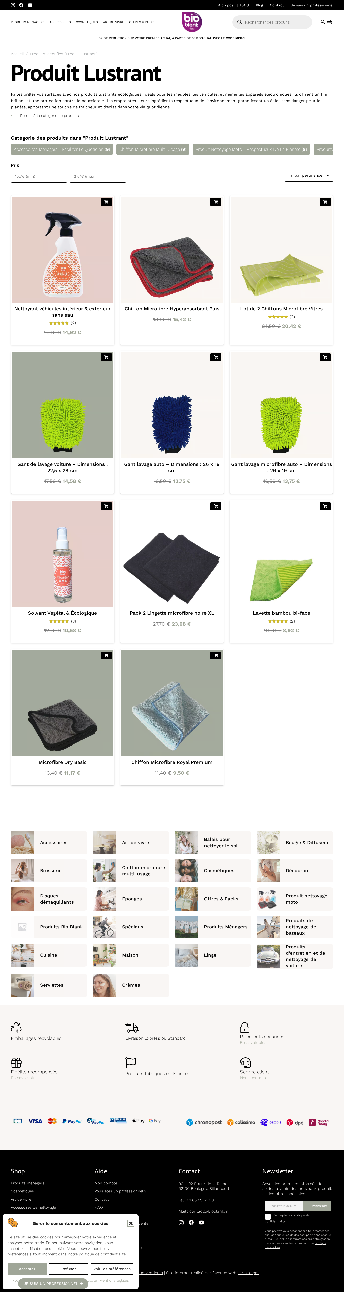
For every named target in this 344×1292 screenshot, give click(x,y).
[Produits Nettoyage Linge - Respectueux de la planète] (213, 956)
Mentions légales (114, 1280)
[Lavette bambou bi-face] (281, 571)
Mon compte (106, 1183)
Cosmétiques (22, 1191)
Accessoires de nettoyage (33, 1207)
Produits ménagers (27, 1183)
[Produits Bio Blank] (49, 927)
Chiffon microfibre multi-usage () (152, 149)
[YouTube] (30, 5)
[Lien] (323, 22)
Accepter (27, 1269)
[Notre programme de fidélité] (57, 1068)
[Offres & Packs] (213, 898)
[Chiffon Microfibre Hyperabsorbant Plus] (172, 270)
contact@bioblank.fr (208, 1211)
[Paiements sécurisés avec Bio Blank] (286, 1033)
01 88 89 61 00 (200, 1200)
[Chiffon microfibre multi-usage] (131, 870)
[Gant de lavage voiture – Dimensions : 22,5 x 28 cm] (62, 422)
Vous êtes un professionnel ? (120, 1191)
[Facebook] (21, 5)
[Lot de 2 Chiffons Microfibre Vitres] (281, 270)
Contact (277, 5)
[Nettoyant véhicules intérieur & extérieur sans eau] (62, 270)
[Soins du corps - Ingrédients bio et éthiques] (131, 985)
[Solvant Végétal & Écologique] (62, 571)
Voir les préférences (112, 1269)
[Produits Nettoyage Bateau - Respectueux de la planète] (295, 927)
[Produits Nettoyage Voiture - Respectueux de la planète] (295, 956)
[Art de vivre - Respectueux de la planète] (131, 842)
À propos (225, 5)
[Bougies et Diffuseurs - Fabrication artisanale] (295, 842)
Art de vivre (21, 1199)
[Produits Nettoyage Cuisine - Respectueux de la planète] (49, 956)
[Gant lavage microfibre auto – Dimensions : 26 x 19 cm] (281, 422)
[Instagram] (13, 5)
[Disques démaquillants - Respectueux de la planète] (49, 898)
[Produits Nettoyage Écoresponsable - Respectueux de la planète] (131, 956)
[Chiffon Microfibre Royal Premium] (172, 717)
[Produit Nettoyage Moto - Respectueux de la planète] (295, 898)
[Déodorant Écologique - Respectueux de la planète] (295, 870)
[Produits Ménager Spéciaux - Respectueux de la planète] (131, 927)
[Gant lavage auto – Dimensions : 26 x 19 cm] (172, 422)
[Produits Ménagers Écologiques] (213, 927)
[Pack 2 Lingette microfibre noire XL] (172, 571)
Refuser (68, 1269)
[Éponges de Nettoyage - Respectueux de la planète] (131, 898)
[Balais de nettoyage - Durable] (213, 842)
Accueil (17, 54)
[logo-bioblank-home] (192, 22)
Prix (15, 165)
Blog (259, 5)
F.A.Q (244, 5)
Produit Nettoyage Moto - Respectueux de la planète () (251, 149)
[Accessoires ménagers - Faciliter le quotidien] (49, 842)
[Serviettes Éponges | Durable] (49, 985)
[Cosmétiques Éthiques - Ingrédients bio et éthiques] (213, 870)
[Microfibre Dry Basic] (62, 717)
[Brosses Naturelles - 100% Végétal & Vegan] (49, 870)
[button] (130, 1223)
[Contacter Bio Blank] (286, 1068)
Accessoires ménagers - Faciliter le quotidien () (62, 149)
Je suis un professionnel (312, 5)
